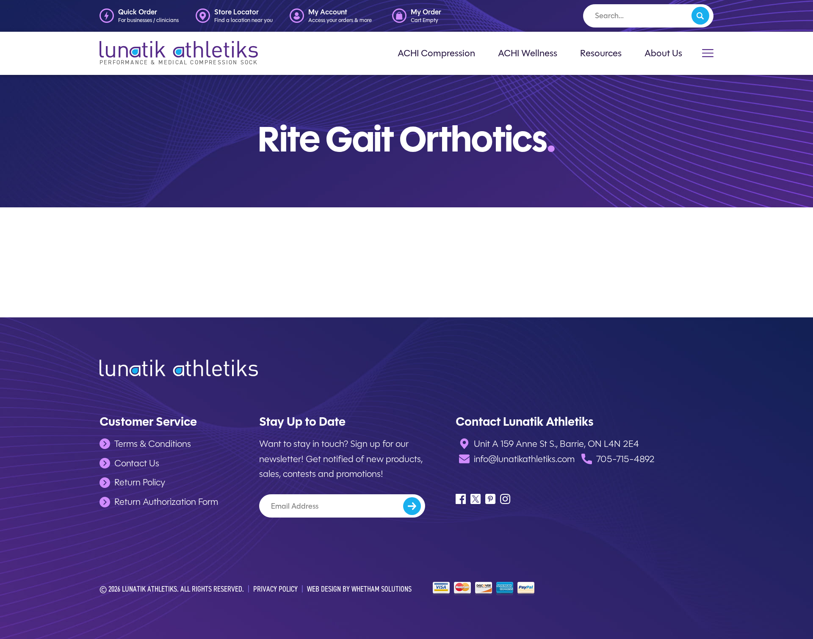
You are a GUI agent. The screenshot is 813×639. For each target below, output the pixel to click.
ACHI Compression (436, 53)
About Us (663, 53)
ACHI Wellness (527, 53)
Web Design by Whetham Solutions (359, 588)
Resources (601, 53)
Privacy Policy (275, 588)
